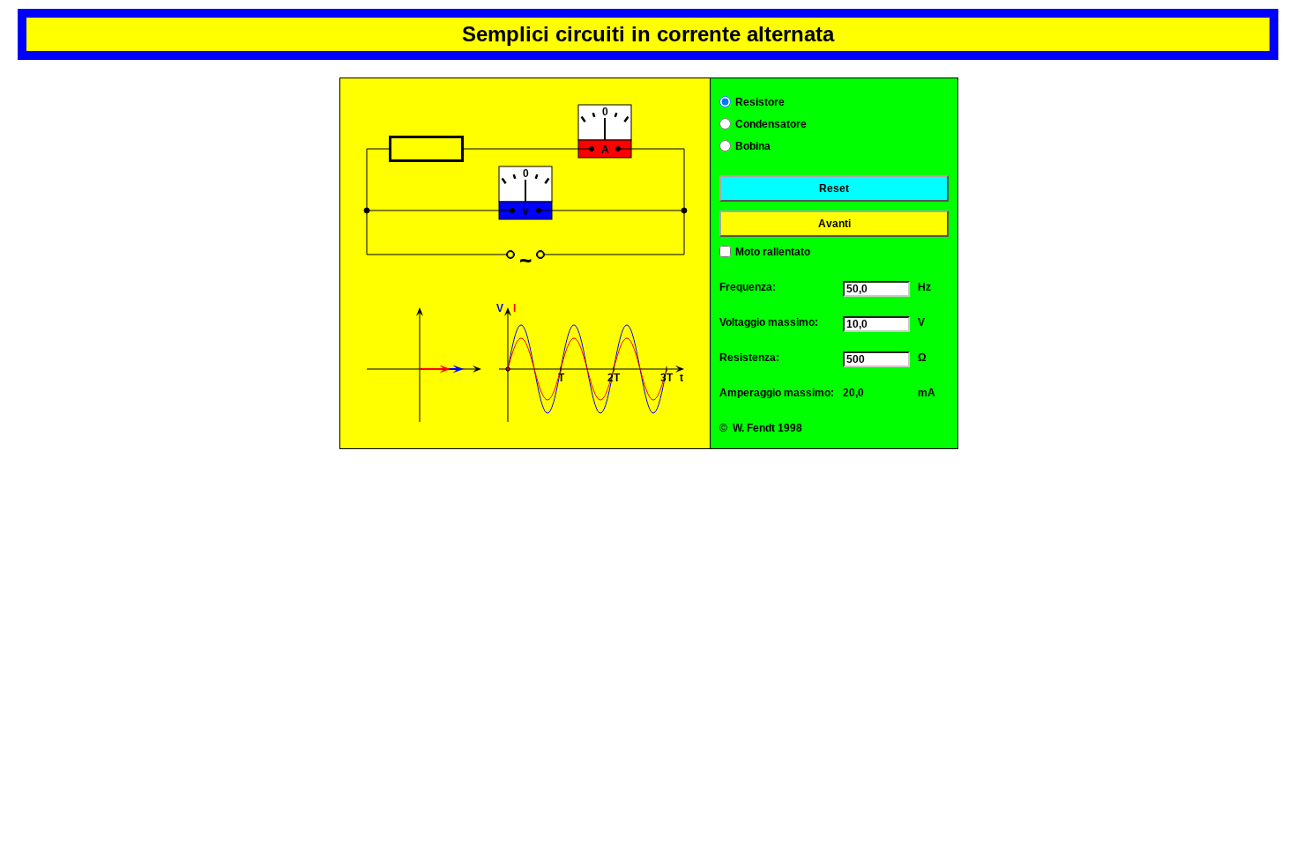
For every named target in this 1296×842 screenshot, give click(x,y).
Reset (834, 188)
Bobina (753, 146)
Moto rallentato (772, 252)
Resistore (760, 102)
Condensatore (771, 124)
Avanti (834, 224)
